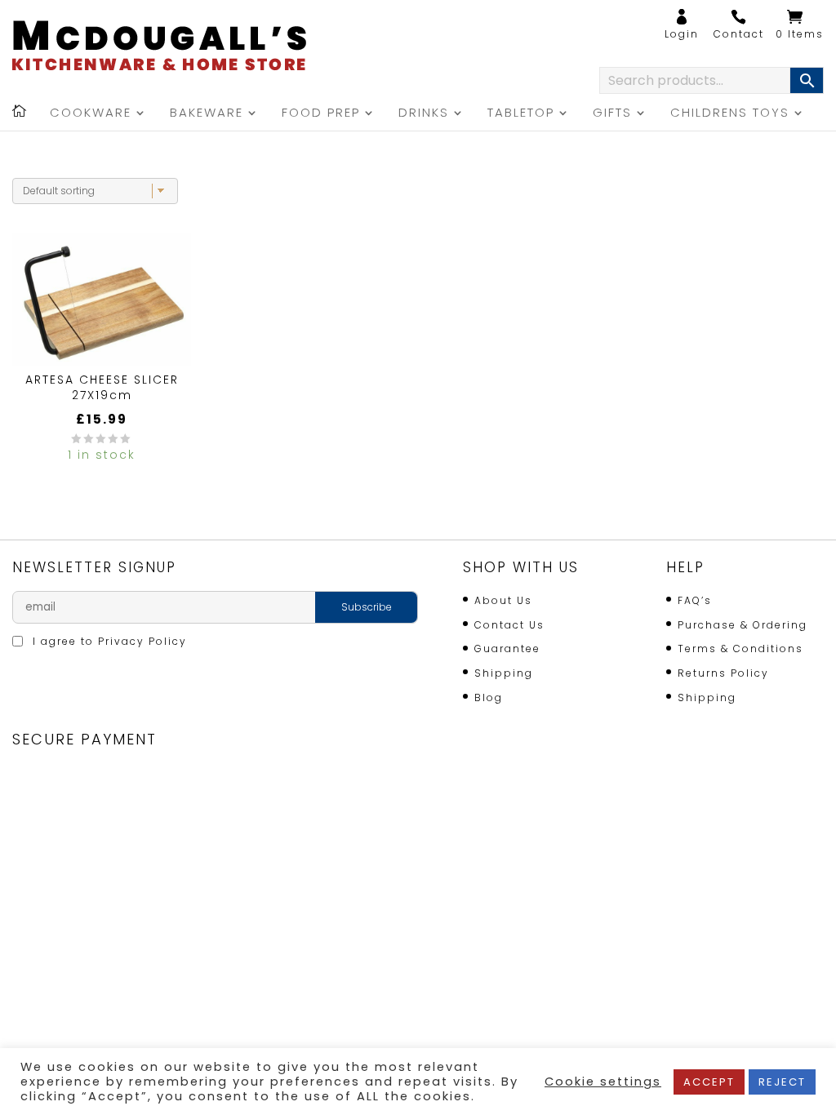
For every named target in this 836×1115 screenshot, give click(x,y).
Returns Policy (723, 673)
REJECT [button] (782, 1082)
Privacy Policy (142, 641)
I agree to (108, 641)
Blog (488, 697)
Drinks (423, 114)
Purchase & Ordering (742, 625)
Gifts (612, 114)
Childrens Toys (729, 114)
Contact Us (509, 625)
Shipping (503, 673)
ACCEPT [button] (709, 1082)
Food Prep (321, 114)
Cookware (90, 114)
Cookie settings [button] (603, 1081)
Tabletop (520, 114)
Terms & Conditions (740, 648)
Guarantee (507, 648)
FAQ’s (695, 600)
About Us (503, 600)
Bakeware (206, 114)
